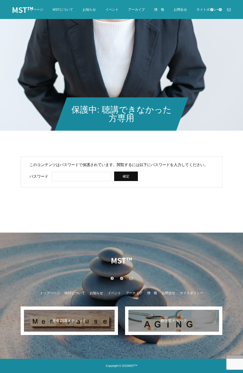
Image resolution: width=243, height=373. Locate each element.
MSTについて (63, 9)
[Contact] (228, 9)
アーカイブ (136, 9)
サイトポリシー (191, 293)
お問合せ (180, 9)
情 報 (159, 9)
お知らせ (89, 9)
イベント (112, 9)
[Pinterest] (220, 9)
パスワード (38, 176)
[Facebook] (211, 9)
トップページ (33, 9)
